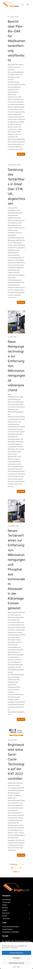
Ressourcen (6, 913)
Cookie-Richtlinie (7, 929)
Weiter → (16, 872)
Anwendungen (6, 899)
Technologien (6, 902)
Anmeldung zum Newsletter (10, 932)
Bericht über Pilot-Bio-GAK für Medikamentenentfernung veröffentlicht (16, 41)
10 (20, 868)
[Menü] (27, 4)
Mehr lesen (21, 154)
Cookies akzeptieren (16, 953)
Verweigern (16, 958)
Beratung (5, 908)
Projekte (4, 910)
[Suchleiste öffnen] (22, 4)
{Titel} (14, 966)
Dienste (4, 905)
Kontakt (4, 916)
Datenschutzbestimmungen (10, 926)
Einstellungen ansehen (16, 963)
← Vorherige (13, 864)
